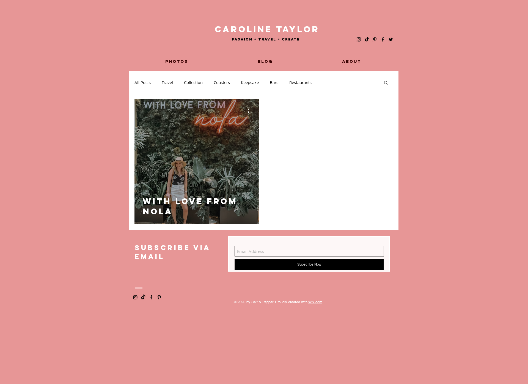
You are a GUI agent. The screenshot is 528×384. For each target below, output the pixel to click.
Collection (193, 82)
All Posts (142, 82)
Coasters (222, 82)
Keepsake (250, 82)
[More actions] (250, 111)
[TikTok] (367, 39)
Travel (167, 82)
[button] (386, 83)
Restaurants (300, 82)
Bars (274, 82)
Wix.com (315, 302)
